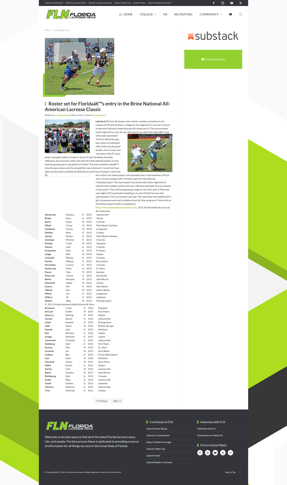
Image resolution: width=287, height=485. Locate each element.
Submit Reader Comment (160, 3)
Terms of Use (104, 472)
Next (116, 401)
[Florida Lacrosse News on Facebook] (213, 3)
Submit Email (139, 3)
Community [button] (209, 14)
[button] (240, 14)
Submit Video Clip (122, 3)
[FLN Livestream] (230, 14)
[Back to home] (71, 14)
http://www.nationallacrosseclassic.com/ (116, 207)
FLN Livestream (215, 59)
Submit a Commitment (76, 3)
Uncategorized (99, 115)
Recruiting (183, 14)
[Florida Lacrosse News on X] (240, 3)
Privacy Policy (115, 472)
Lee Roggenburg (61, 115)
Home (128, 14)
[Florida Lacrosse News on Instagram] (222, 3)
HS (165, 14)
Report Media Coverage (100, 3)
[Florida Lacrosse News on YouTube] (231, 3)
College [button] (146, 14)
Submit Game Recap (54, 3)
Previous (103, 401)
